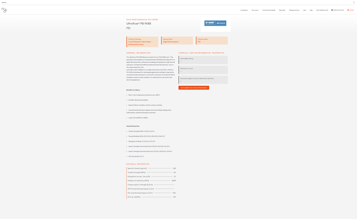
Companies (244, 10)
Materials (282, 10)
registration (339, 10)
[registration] (332, 10)
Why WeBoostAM (322, 10)
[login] (348, 10)
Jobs (304, 10)
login (352, 10)
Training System (294, 10)
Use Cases (254, 10)
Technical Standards (268, 10)
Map (311, 10)
